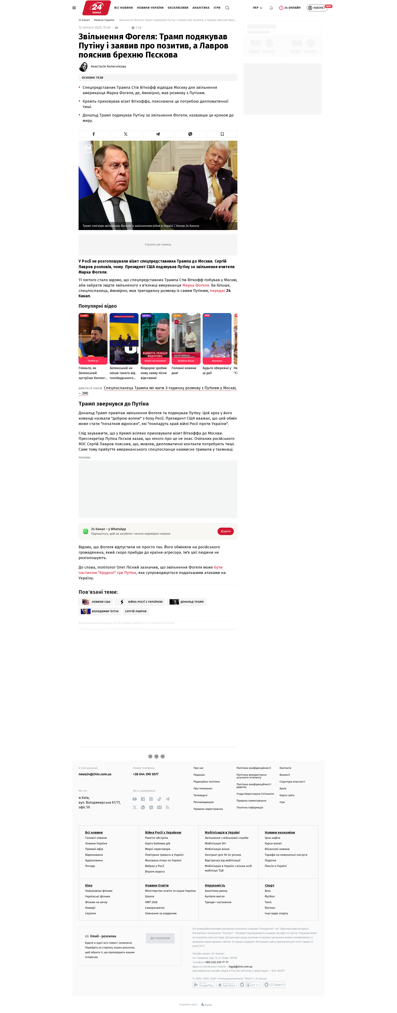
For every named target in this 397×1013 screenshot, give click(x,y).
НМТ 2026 (151, 902)
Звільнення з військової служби (227, 838)
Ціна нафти (272, 838)
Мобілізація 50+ (215, 843)
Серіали (90, 913)
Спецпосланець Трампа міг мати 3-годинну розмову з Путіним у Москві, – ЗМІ (158, 390)
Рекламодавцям (204, 802)
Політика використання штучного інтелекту (252, 776)
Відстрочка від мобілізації (222, 860)
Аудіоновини (94, 860)
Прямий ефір (94, 849)
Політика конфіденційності (254, 768)
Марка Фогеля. (196, 285)
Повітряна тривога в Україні (164, 855)
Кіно (88, 885)
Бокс (268, 891)
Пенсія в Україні (276, 866)
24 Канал (84, 20)
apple (227, 984)
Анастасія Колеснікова (108, 66)
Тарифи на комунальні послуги (286, 855)
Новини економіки (280, 832)
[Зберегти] (222, 134)
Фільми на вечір (96, 902)
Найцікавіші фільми (98, 891)
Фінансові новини (277, 849)
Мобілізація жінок (217, 849)
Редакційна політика (207, 781)
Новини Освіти (157, 885)
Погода (90, 866)
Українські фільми (97, 896)
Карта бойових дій (157, 843)
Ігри (217, 8)
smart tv (250, 984)
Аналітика (201, 8)
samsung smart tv (274, 984)
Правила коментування (251, 800)
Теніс (268, 902)
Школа (149, 896)
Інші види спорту (276, 913)
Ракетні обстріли (156, 838)
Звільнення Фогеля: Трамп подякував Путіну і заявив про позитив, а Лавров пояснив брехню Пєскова (177, 20)
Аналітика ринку (216, 891)
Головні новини (96, 838)
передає (218, 290)
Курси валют (273, 843)
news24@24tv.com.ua (95, 774)
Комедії (90, 908)
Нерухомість (215, 885)
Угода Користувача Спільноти (255, 794)
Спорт (269, 885)
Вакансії (285, 775)
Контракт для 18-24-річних (223, 855)
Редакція (199, 775)
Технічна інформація (250, 807)
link (134, 799)
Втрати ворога (155, 871)
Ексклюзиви (178, 8)
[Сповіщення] (271, 8)
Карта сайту (287, 795)
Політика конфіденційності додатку (254, 786)
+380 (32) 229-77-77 (216, 962)
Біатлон (270, 908)
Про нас (199, 768)
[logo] (96, 7)
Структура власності (292, 781)
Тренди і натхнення (218, 902)
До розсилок (160, 938)
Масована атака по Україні (163, 860)
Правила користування (208, 809)
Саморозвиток (155, 908)
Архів (283, 788)
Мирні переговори (157, 849)
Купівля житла (215, 896)
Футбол (270, 896)
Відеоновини (94, 855)
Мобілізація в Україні (222, 832)
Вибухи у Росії (154, 866)
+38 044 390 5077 (145, 774)
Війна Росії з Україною (163, 832)
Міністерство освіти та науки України (170, 891)
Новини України (150, 8)
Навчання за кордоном (161, 913)
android (204, 984)
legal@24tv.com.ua (240, 966)
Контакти (285, 768)
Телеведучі (200, 795)
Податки (270, 860)
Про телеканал (203, 788)
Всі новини (123, 8)
